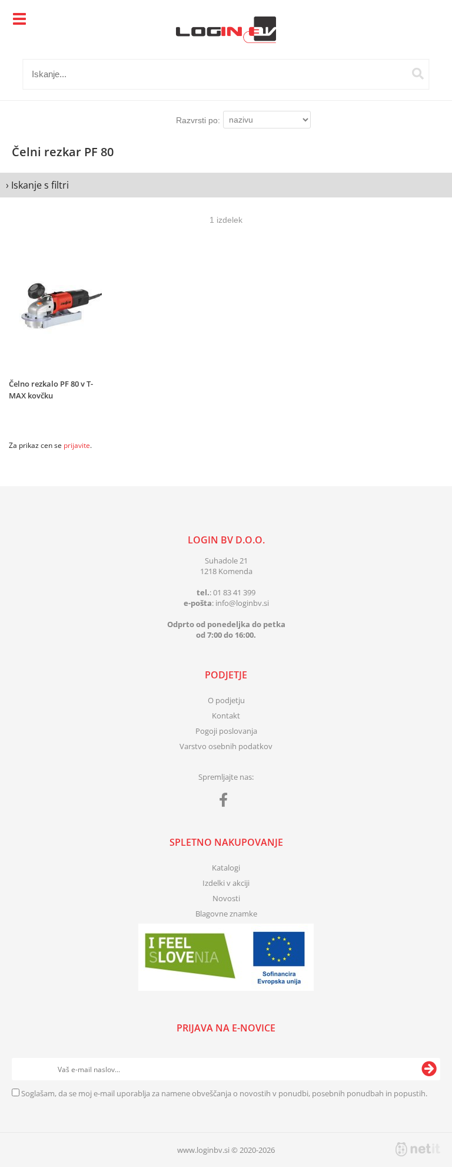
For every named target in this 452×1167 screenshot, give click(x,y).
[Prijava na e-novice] (429, 1069)
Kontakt (226, 715)
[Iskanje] (418, 73)
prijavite (77, 445)
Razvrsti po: (198, 120)
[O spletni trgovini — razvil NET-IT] (418, 1149)
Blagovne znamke (226, 913)
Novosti (226, 898)
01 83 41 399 (234, 592)
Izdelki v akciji (226, 883)
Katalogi (226, 867)
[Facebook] (226, 802)
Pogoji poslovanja (226, 731)
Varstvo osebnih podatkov (226, 746)
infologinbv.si (242, 603)
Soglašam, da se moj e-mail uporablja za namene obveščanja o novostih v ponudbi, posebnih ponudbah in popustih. (224, 1093)
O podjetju (226, 700)
